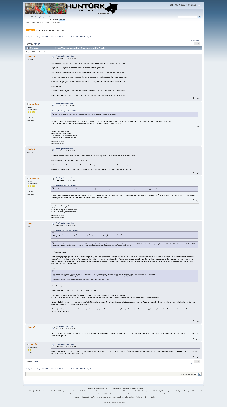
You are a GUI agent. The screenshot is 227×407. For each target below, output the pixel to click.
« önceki (192, 41)
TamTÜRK (34, 344)
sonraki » (198, 41)
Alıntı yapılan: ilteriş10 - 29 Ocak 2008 (64, 111)
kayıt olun (52, 17)
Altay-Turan (34, 104)
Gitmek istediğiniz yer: (186, 374)
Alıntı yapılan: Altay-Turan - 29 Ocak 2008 (65, 230)
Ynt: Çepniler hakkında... (65, 56)
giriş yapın (42, 17)
